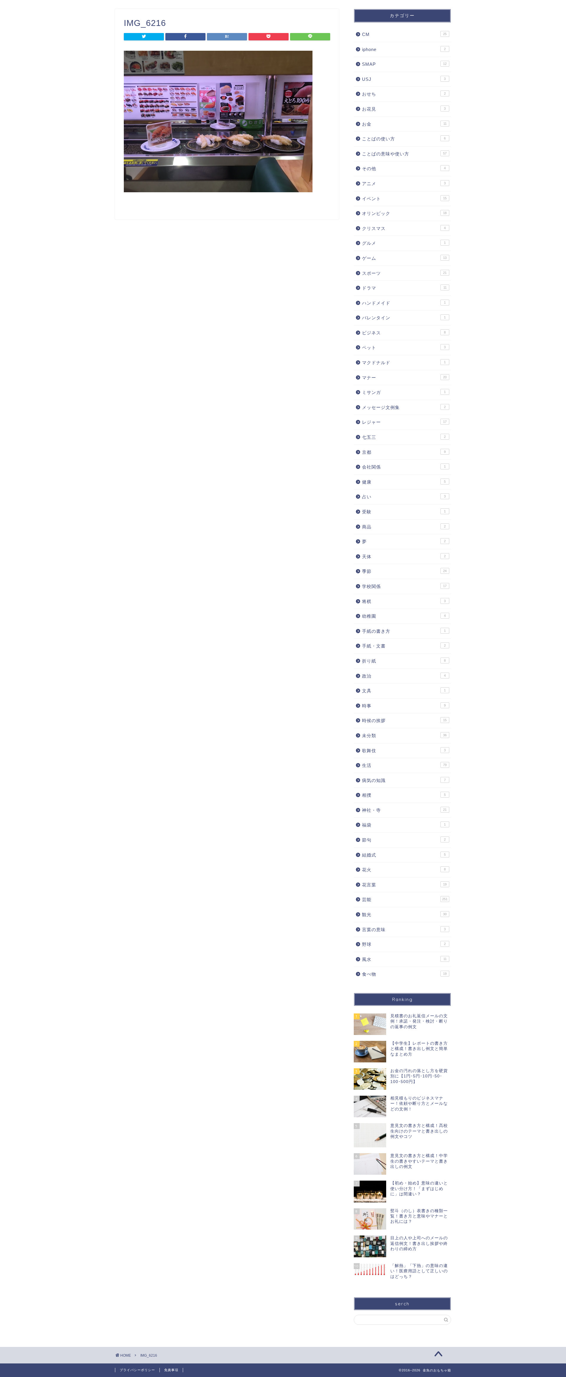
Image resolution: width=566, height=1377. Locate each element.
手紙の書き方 (404, 631)
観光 (404, 914)
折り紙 (404, 660)
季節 (404, 571)
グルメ (404, 243)
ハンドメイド (404, 302)
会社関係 (404, 466)
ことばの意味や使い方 (404, 153)
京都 (404, 452)
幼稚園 (404, 616)
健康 (404, 481)
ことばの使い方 (404, 138)
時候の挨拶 (404, 720)
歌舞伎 (404, 750)
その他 (404, 168)
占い (404, 496)
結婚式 (404, 854)
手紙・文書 (404, 645)
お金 (404, 123)
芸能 (404, 899)
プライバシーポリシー (137, 1370)
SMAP (404, 64)
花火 (404, 869)
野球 (404, 944)
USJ (404, 79)
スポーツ (404, 273)
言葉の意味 (404, 929)
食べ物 (404, 974)
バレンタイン (404, 317)
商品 (404, 526)
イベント (404, 198)
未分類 (404, 735)
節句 (404, 839)
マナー (404, 377)
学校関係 (404, 586)
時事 (404, 705)
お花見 (404, 108)
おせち (404, 93)
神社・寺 (404, 810)
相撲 (404, 795)
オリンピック (404, 213)
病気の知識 (404, 780)
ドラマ (404, 287)
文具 (404, 690)
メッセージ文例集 (404, 407)
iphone (404, 49)
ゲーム (404, 258)
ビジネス (404, 332)
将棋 (404, 601)
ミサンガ (404, 392)
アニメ (404, 183)
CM (404, 34)
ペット (404, 347)
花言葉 (404, 884)
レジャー (404, 422)
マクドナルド (404, 362)
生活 (404, 765)
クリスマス (404, 228)
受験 (404, 511)
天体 (404, 556)
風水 (404, 959)
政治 (404, 675)
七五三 (404, 437)
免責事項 (171, 1370)
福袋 (404, 824)
